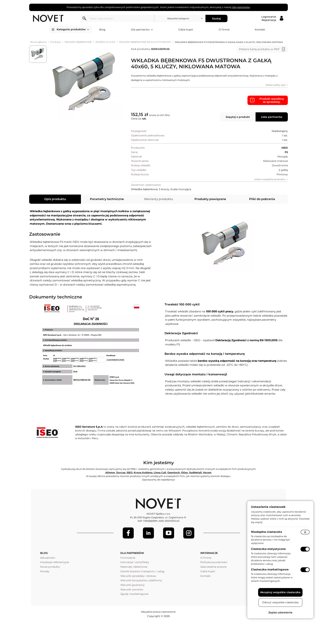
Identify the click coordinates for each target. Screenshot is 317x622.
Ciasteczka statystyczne (268, 549)
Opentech (173, 472)
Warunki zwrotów (131, 589)
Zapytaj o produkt (238, 117)
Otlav (184, 472)
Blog (102, 29)
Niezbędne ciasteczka (266, 532)
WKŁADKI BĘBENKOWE (78, 42)
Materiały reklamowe (133, 566)
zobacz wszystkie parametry (269, 179)
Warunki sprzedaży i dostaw (138, 576)
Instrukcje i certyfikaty (134, 562)
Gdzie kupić (185, 29)
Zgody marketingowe (134, 594)
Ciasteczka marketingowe (270, 569)
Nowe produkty (50, 566)
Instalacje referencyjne (54, 562)
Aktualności (47, 557)
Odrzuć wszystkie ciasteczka (280, 602)
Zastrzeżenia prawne (213, 566)
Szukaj (216, 18)
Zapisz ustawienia (280, 612)
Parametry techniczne (107, 199)
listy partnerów (241, 7)
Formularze (127, 557)
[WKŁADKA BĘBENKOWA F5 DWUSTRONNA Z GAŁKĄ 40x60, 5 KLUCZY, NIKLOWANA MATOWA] (85, 84)
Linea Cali (160, 472)
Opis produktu (55, 199)
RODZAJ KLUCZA (105, 42)
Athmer (110, 472)
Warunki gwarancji (132, 585)
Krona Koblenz (143, 472)
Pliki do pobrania (262, 199)
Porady (44, 571)
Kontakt (260, 29)
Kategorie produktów (71, 29)
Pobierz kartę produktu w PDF (259, 49)
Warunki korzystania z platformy (141, 580)
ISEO (129, 472)
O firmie (224, 29)
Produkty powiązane (210, 199)
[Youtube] (168, 532)
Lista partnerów (271, 117)
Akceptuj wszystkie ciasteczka (280, 592)
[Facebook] (128, 532)
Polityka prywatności (213, 562)
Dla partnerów (140, 29)
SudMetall (195, 472)
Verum (207, 472)
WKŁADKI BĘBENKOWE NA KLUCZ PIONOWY (145, 42)
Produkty (55, 42)
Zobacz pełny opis (275, 85)
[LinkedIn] (148, 532)
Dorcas (120, 472)
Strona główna (38, 42)
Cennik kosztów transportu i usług (142, 571)
